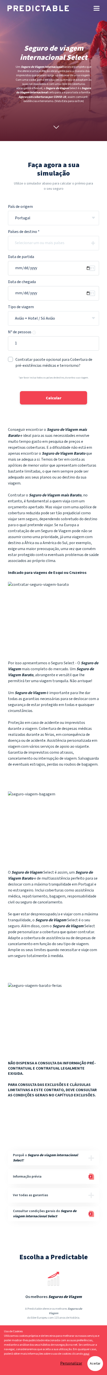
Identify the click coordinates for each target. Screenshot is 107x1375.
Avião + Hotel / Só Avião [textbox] (35, 318)
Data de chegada (22, 282)
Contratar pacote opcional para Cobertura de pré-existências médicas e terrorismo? (53, 362)
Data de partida (21, 257)
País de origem (20, 206)
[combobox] (53, 218)
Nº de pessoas (21, 332)
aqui (86, 1354)
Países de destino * (24, 231)
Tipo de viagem (21, 307)
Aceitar (95, 1363)
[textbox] (58, 243)
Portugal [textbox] (22, 218)
